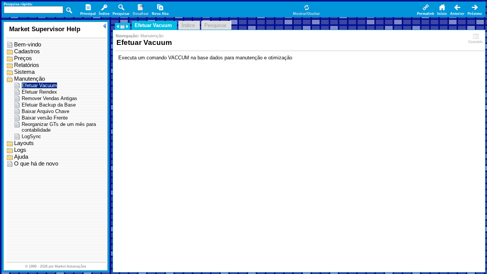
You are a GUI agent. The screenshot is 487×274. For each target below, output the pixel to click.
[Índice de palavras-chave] (104, 10)
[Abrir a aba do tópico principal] (88, 10)
